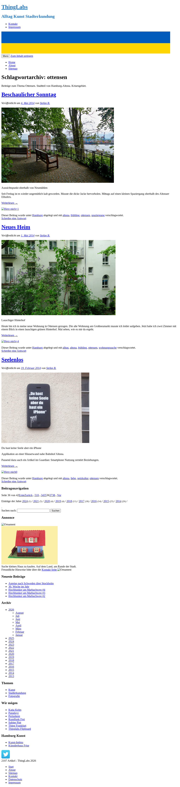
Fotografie (14, 696)
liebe (73, 478)
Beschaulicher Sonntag (28, 94)
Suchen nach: (8, 510)
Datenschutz (15, 779)
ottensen (85, 215)
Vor (59, 495)
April (18, 625)
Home (11, 62)
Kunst (11, 689)
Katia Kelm (14, 709)
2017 (81, 501)
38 (53, 495)
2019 (58, 501)
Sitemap (12, 68)
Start (11, 766)
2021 (36, 501)
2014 (118, 501)
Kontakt (12, 23)
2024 (25, 501)
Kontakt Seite (49, 569)
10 (37, 495)
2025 (11, 638)
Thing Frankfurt (17, 725)
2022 (11, 647)
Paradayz (13, 712)
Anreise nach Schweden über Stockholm (31, 583)
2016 (94, 501)
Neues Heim (15, 227)
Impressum (14, 27)
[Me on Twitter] (5, 757)
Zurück (28, 495)
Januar (19, 634)
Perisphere (14, 716)
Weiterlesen (9, 202)
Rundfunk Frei (16, 719)
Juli (17, 615)
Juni (17, 619)
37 (50, 495)
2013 (11, 676)
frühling (75, 215)
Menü (5, 56)
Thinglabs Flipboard (19, 728)
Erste (21, 495)
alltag (66, 347)
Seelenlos (12, 359)
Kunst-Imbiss (15, 742)
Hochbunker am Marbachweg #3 (26, 592)
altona (66, 215)
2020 (47, 501)
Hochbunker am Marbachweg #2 (26, 596)
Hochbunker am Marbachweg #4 (26, 589)
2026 (11, 609)
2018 (69, 501)
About (11, 65)
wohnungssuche (108, 347)
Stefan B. (45, 103)
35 (45, 495)
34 (42, 495)
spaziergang (98, 215)
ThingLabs (14, 7)
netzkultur (82, 478)
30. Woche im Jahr (18, 586)
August (19, 612)
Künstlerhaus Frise (18, 745)
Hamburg (37, 215)
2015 (106, 501)
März (18, 628)
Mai (17, 622)
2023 (11, 644)
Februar (19, 631)
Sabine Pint (14, 722)
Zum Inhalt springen (22, 55)
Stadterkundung (17, 692)
